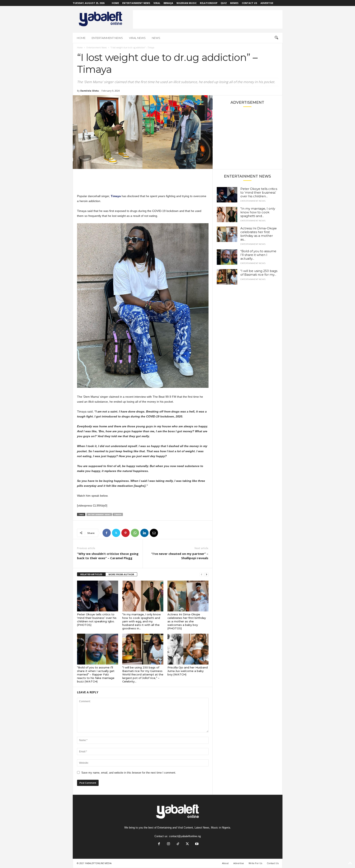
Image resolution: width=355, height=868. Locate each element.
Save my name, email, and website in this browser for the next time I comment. (128, 772)
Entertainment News (136, 3)
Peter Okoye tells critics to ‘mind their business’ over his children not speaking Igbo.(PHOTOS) (96, 619)
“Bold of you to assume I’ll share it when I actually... (258, 254)
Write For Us (255, 863)
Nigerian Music (186, 3)
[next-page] (206, 574)
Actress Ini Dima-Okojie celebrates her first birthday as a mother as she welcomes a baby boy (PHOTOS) (186, 621)
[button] (276, 37)
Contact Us (249, 3)
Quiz (224, 3)
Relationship (208, 3)
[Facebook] (107, 533)
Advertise (266, 3)
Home (115, 3)
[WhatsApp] (135, 533)
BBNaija (168, 3)
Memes (234, 3)
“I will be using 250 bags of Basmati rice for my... (258, 273)
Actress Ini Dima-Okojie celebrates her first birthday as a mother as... (258, 233)
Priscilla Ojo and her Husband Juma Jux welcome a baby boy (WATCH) (187, 671)
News (156, 38)
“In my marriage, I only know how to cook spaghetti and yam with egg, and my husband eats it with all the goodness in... (141, 621)
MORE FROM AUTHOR (121, 574)
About (225, 863)
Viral (156, 3)
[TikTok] (178, 844)
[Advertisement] (207, 19)
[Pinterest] (125, 533)
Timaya (117, 514)
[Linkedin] (144, 533)
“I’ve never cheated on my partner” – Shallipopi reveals (179, 556)
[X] (116, 533)
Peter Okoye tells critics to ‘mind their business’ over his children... (258, 192)
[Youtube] (196, 844)
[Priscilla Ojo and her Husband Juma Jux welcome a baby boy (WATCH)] (188, 649)
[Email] (154, 533)
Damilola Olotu (89, 90)
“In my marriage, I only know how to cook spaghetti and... (257, 212)
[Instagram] (168, 844)
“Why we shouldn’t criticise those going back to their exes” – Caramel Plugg (107, 556)
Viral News (137, 38)
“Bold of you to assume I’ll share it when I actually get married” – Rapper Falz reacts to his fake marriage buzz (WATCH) (95, 674)
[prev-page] (201, 574)
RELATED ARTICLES (91, 574)
